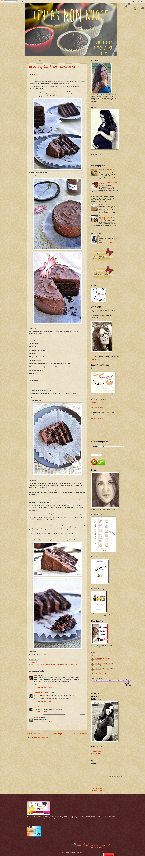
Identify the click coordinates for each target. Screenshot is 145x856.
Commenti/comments (97, 407)
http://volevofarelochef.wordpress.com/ (102, 663)
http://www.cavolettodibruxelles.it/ (100, 666)
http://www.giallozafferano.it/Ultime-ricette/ (103, 668)
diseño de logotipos (96, 847)
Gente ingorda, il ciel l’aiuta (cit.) (52, 67)
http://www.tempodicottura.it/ (99, 673)
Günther (36, 717)
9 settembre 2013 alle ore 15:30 (43, 722)
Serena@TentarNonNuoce (41, 692)
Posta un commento (37, 726)
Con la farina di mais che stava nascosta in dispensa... (108, 170)
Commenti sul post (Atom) (40, 737)
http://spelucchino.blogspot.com (100, 661)
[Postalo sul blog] (32, 660)
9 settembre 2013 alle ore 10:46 (43, 687)
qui (38, 175)
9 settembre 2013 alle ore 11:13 (43, 701)
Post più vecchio (80, 734)
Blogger (80, 852)
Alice (44, 540)
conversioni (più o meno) (98, 402)
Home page (57, 734)
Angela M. (37, 707)
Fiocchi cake (103, 204)
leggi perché (95, 368)
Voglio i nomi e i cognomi (98, 195)
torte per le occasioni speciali (71, 664)
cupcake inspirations (97, 418)
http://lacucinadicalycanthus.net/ (100, 658)
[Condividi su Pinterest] (38, 660)
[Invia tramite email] (30, 660)
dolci (50, 664)
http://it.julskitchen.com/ (98, 656)
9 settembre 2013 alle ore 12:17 (43, 711)
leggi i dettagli (96, 359)
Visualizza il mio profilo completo (107, 242)
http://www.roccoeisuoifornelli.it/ (100, 671)
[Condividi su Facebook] (36, 660)
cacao (46, 664)
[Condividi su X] (34, 660)
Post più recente (33, 734)
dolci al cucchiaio (57, 664)
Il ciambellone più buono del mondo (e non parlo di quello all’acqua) (107, 217)
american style (40, 664)
